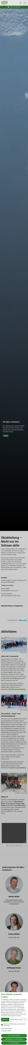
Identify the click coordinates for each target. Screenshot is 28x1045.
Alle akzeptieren (14, 1035)
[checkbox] (14, 1025)
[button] (14, 1028)
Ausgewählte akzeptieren (14, 1039)
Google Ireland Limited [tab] (16, 1019)
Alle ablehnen (14, 1043)
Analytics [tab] (5, 1019)
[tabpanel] (14, 1027)
